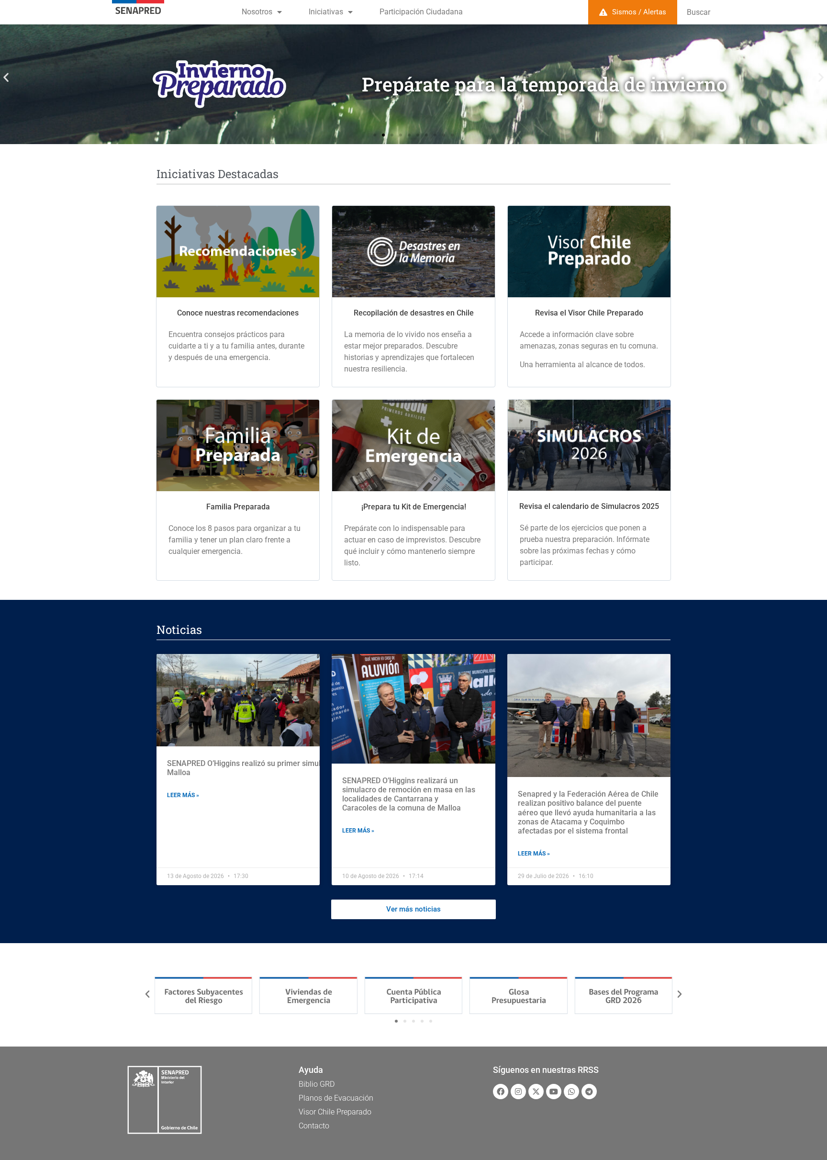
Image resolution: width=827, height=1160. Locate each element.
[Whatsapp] (571, 1091)
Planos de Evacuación (336, 1098)
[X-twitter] (536, 1091)
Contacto (314, 1125)
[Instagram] (518, 1091)
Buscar (698, 12)
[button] (6, 77)
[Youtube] (553, 1091)
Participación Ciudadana (421, 11)
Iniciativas (326, 11)
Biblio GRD (317, 1084)
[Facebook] (500, 1091)
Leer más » (183, 795)
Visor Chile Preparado (335, 1111)
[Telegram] (589, 1091)
